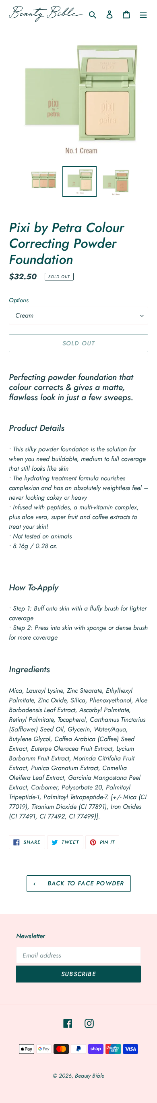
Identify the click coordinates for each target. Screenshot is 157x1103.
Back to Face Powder (84, 883)
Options (19, 300)
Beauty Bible (89, 1076)
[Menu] (143, 14)
